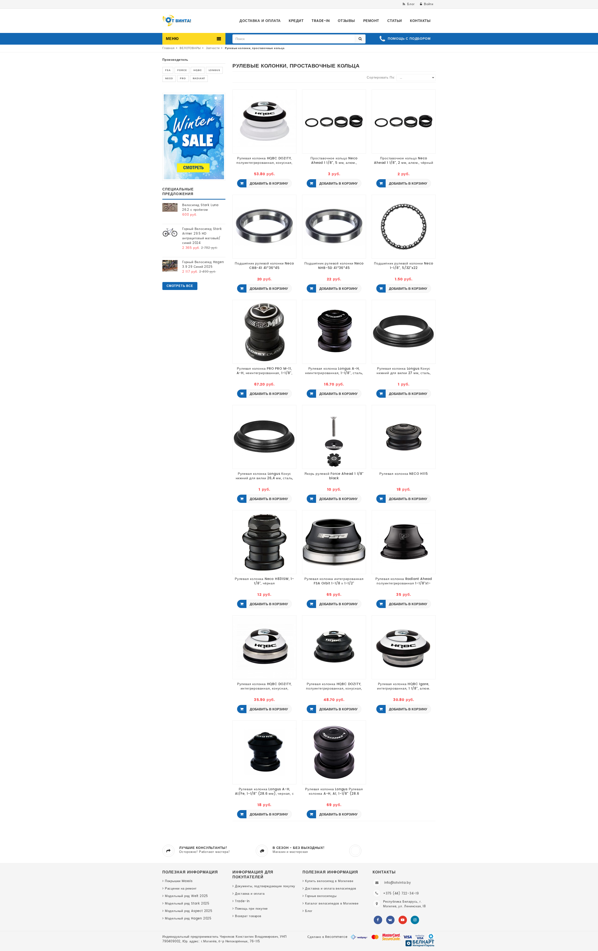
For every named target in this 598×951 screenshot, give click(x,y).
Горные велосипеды (320, 896)
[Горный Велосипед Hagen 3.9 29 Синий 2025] (170, 265)
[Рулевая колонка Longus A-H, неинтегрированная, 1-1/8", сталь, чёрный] (334, 331)
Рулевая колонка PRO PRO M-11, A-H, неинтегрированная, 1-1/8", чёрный (264, 371)
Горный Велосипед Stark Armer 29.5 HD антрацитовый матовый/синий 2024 (202, 236)
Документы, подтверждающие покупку (265, 886)
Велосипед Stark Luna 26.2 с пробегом (200, 207)
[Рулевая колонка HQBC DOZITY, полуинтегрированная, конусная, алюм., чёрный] (334, 647)
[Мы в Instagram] (415, 920)
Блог (309, 911)
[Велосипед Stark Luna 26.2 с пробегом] (170, 207)
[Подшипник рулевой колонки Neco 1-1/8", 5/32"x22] (403, 226)
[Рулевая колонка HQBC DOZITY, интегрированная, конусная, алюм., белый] (264, 647)
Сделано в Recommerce (327, 937)
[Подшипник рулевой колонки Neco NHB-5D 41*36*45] (334, 226)
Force (182, 70)
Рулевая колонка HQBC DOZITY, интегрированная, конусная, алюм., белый (264, 686)
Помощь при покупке (251, 908)
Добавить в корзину (268, 183)
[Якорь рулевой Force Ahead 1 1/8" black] (334, 437)
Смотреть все (180, 286)
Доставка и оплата (249, 893)
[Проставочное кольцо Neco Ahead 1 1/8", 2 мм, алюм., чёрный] (403, 121)
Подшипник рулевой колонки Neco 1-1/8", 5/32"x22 (403, 265)
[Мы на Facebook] (378, 920)
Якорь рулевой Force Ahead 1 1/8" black (334, 476)
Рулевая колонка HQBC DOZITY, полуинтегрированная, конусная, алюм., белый (264, 160)
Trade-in (242, 901)
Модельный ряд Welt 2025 (186, 896)
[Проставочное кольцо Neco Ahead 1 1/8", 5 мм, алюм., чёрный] (334, 121)
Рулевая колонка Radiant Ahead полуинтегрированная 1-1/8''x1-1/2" (403, 581)
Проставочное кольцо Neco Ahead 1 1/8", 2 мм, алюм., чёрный (403, 160)
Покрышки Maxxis (179, 881)
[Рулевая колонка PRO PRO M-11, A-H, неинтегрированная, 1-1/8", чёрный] (264, 331)
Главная (168, 48)
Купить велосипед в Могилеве (329, 881)
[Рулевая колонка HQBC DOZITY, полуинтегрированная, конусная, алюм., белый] (264, 121)
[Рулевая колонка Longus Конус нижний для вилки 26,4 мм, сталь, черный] (264, 437)
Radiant (199, 78)
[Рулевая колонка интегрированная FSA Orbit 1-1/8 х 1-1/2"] (334, 542)
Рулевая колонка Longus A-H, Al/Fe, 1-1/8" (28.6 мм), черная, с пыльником (264, 791)
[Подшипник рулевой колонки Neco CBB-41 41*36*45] (264, 226)
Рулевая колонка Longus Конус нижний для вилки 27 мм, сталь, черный (404, 371)
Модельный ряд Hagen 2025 (188, 918)
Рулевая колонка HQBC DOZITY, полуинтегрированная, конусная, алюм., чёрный (334, 686)
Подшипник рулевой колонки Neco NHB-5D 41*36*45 (333, 265)
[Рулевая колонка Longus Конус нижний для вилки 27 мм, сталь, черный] (403, 331)
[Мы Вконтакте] (390, 920)
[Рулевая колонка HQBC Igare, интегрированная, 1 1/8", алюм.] (403, 647)
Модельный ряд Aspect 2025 (188, 911)
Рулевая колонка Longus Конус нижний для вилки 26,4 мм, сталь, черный (264, 476)
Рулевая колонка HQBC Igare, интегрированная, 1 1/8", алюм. (403, 686)
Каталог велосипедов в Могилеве (332, 903)
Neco (169, 78)
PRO (183, 78)
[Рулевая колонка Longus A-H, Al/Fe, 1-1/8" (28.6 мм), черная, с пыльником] (264, 752)
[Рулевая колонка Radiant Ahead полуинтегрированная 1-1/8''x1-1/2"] (403, 542)
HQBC (197, 70)
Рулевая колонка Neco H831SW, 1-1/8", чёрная (264, 581)
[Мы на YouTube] (403, 920)
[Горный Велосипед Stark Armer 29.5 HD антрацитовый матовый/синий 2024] (170, 231)
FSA (168, 70)
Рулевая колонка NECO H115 (403, 474)
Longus (214, 70)
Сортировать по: (381, 77)
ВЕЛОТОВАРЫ (190, 48)
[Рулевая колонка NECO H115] (403, 437)
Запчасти (213, 48)
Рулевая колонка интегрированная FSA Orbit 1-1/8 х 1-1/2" (334, 581)
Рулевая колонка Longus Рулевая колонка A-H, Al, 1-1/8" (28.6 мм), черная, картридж (334, 791)
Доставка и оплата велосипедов (330, 888)
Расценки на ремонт (181, 888)
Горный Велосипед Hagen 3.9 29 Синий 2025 (203, 264)
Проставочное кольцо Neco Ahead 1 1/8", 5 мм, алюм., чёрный (333, 160)
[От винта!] (177, 20)
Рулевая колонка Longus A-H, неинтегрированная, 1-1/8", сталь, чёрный (334, 371)
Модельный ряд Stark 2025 (187, 903)
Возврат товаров (248, 916)
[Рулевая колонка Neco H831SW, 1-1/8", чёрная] (264, 542)
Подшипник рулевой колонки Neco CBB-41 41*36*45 (264, 265)
